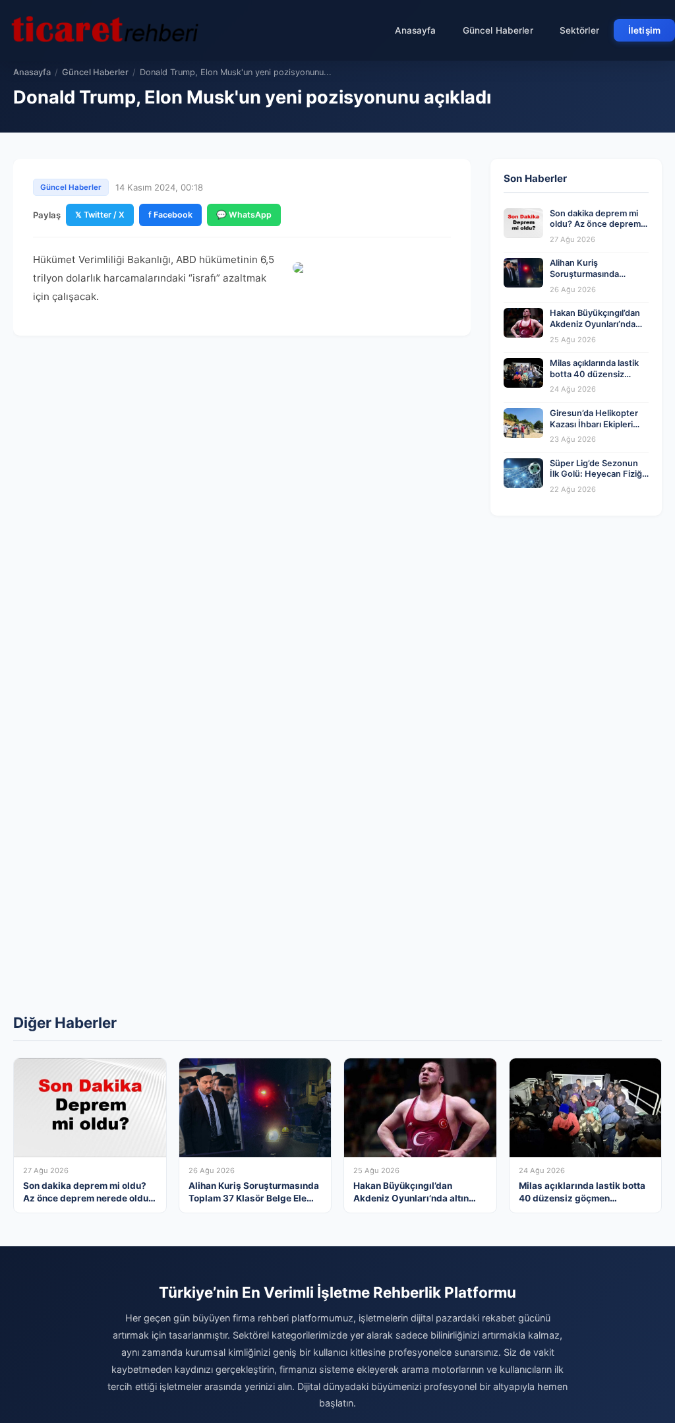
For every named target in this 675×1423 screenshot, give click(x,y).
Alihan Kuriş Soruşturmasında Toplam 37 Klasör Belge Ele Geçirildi (597, 279)
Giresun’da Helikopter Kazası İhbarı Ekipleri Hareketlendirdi (594, 424)
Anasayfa (415, 30)
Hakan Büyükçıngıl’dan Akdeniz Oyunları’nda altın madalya (595, 324)
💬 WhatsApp (244, 215)
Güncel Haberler (498, 30)
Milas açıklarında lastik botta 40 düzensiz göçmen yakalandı (594, 374)
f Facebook (170, 215)
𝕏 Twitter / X (100, 215)
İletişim (644, 30)
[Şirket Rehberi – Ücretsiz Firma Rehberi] (105, 30)
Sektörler (579, 30)
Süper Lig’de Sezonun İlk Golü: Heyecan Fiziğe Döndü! (598, 474)
